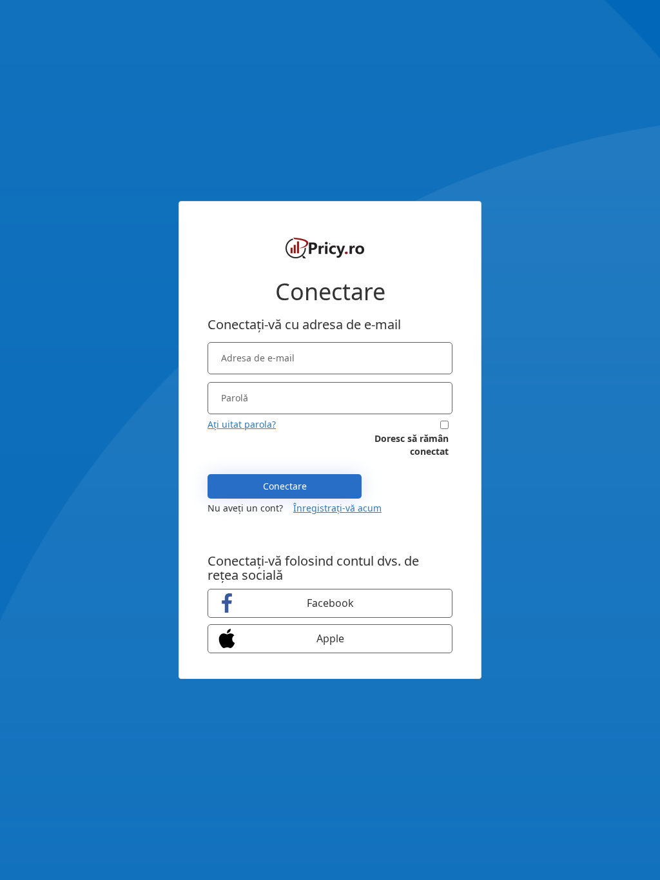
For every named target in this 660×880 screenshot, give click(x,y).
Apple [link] (330, 638)
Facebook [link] (330, 603)
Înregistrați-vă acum (337, 508)
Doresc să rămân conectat (411, 444)
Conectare (285, 486)
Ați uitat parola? (242, 424)
